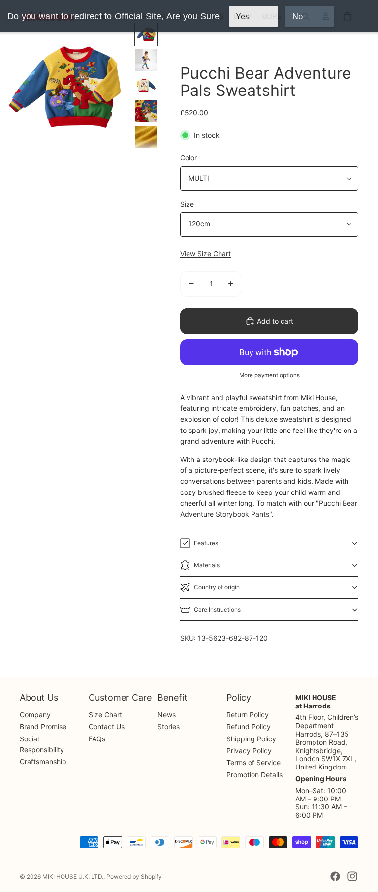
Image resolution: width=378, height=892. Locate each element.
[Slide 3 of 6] (146, 85)
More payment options (269, 375)
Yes (242, 16)
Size (187, 204)
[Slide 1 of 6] (146, 34)
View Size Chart (205, 253)
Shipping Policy (251, 739)
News (167, 714)
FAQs (97, 739)
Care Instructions (217, 609)
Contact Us (107, 726)
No (297, 16)
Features (206, 543)
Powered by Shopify (134, 876)
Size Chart (105, 714)
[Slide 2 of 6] (146, 60)
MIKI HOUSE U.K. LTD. (72, 876)
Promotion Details (254, 774)
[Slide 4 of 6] (146, 111)
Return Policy (247, 714)
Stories (169, 726)
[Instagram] (352, 876)
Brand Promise (43, 726)
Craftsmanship (43, 761)
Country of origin (217, 587)
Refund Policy (248, 726)
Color (188, 158)
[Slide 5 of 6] (146, 137)
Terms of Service (253, 762)
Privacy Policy (249, 750)
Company (35, 714)
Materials (207, 565)
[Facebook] (335, 876)
